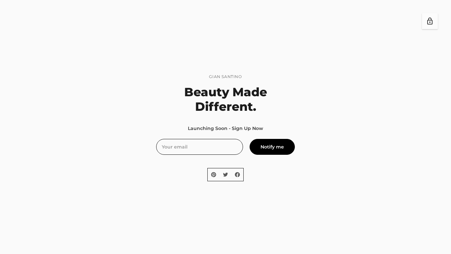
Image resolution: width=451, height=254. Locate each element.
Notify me (272, 147)
